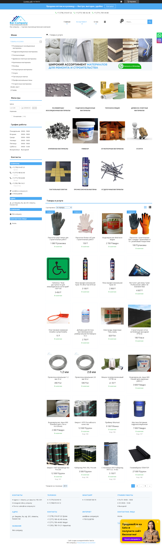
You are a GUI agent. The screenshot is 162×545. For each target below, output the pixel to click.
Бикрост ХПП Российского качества (85, 423)
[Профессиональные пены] (85, 171)
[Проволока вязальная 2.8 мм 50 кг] (85, 363)
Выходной (122, 506)
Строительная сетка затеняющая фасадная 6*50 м (139, 332)
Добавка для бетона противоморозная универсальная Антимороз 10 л (85, 333)
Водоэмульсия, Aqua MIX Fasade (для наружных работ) (139, 379)
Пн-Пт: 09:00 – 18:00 (126, 500)
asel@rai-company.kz (20, 191)
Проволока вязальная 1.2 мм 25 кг (58, 378)
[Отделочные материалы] (112, 171)
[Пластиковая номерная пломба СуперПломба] (58, 316)
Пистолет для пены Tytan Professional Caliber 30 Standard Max (139, 285)
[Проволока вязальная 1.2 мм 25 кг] (58, 363)
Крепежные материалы (58, 149)
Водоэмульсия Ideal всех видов (112, 238)
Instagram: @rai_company (22, 503)
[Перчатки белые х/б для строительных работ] (85, 223)
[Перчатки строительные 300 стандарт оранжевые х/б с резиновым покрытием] (139, 223)
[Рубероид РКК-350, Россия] (85, 454)
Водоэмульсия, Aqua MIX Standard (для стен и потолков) (58, 424)
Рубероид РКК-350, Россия (85, 468)
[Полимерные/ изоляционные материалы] (58, 90)
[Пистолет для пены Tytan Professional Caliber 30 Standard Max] (139, 269)
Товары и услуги (16, 42)
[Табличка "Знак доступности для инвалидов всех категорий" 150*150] (58, 269)
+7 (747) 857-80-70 (90, 500)
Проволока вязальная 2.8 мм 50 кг (85, 378)
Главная (67, 22)
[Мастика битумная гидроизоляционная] (139, 408)
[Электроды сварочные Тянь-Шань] (112, 316)
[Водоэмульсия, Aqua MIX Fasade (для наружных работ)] (139, 363)
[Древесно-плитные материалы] (139, 90)
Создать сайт (28, 1)
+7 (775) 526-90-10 (55, 500)
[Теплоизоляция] (112, 90)
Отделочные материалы (112, 189)
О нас (96, 22)
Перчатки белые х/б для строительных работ (85, 238)
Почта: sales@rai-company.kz (24, 506)
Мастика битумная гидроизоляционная (139, 423)
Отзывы (13, 90)
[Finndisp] (85, 131)
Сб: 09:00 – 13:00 (124, 503)
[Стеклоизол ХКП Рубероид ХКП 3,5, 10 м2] (112, 454)
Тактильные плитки (58, 189)
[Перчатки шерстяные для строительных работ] (58, 223)
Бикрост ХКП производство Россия (58, 469)
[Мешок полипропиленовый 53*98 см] (112, 363)
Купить (66, 216)
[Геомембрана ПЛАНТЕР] (139, 454)
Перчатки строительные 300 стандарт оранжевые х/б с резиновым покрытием (139, 239)
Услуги (139, 149)
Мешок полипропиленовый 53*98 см (112, 378)
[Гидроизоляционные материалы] (85, 90)
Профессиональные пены (85, 189)
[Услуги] (139, 131)
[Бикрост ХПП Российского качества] (85, 408)
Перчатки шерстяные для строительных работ (58, 238)
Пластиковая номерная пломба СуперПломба (58, 331)
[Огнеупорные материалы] (112, 131)
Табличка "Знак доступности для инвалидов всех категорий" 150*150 (58, 285)
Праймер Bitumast (112, 422)
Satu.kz (91, 541)
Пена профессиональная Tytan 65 (112, 284)
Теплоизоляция (112, 108)
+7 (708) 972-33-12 (55, 503)
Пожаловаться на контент (86, 543)
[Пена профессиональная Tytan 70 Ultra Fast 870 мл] (85, 269)
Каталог (110, 6)
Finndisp (85, 149)
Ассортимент (81, 22)
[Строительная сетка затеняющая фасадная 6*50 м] (139, 316)
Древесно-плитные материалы (24, 59)
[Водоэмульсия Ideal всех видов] (112, 223)
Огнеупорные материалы (112, 149)
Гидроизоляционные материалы (25, 52)
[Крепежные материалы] (58, 131)
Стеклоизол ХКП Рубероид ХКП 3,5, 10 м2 (112, 469)
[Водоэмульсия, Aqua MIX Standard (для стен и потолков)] (58, 408)
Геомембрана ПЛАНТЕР (139, 468)
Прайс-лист (14, 87)
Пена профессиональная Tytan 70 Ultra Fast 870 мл (85, 284)
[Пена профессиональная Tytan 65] (112, 269)
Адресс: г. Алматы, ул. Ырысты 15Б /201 (27, 500)
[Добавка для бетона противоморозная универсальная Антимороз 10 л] (85, 316)
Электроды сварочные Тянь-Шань (112, 331)
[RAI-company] (19, 21)
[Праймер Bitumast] (112, 408)
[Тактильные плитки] (58, 171)
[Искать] (149, 22)
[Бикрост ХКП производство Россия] (58, 454)
